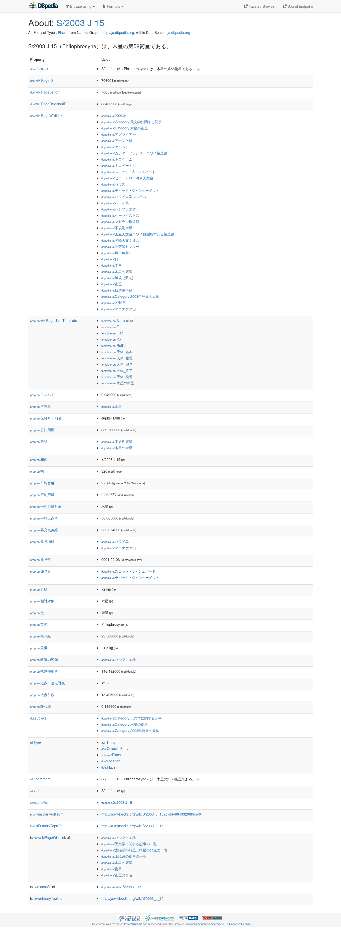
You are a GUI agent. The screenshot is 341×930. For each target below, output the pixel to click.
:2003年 (113, 115)
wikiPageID (41, 80)
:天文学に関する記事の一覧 (129, 843)
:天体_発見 (117, 364)
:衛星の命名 (116, 874)
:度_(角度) (115, 252)
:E (110, 326)
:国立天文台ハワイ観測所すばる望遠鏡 (137, 233)
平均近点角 (44, 518)
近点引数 (42, 694)
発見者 (40, 571)
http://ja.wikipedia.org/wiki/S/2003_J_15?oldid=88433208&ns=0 (151, 814)
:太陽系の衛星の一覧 (123, 856)
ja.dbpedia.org (179, 32)
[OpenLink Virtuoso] (129, 918)
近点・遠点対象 (47, 682)
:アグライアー (118, 134)
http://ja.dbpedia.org (118, 32)
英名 (38, 624)
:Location (110, 760)
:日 (109, 258)
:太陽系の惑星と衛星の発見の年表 (134, 849)
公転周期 (42, 429)
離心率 (40, 706)
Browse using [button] (80, 6)
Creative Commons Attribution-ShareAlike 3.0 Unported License (212, 924)
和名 (38, 459)
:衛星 (111, 283)
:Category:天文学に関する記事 (131, 121)
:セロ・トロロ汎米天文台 (127, 177)
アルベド (42, 394)
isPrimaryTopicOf (46, 825)
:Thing (108, 742)
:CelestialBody (114, 748)
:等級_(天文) (117, 277)
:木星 (111, 265)
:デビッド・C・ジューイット (130, 190)
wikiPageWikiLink (46, 115)
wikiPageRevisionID (48, 103)
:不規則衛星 (116, 227)
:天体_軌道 (117, 376)
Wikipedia (136, 924)
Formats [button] (113, 6)
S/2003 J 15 (80, 22)
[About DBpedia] (43, 6)
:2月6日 (113, 302)
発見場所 (42, 541)
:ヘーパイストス (120, 215)
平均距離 (42, 494)
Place (62, 32)
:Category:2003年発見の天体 (130, 296)
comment (40, 778)
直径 (38, 589)
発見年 (40, 559)
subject (38, 718)
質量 (38, 647)
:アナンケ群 (116, 140)
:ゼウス (113, 184)
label (36, 790)
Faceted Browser (262, 6)
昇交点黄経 (44, 529)
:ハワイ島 (115, 202)
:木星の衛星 (116, 271)
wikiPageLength (45, 92)
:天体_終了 (117, 370)
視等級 (40, 635)
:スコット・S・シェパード (128, 171)
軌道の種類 (44, 659)
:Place (111, 754)
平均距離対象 (45, 506)
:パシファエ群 (118, 209)
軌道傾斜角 (44, 671)
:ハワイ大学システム (123, 196)
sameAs (39, 802)
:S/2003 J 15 (116, 802)
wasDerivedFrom (46, 814)
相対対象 (42, 600)
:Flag (112, 332)
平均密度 (42, 482)
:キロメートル (118, 165)
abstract (39, 68)
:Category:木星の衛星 (124, 127)
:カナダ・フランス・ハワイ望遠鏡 (134, 152)
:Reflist (113, 345)
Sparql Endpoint (300, 6)
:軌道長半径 (116, 290)
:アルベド (115, 146)
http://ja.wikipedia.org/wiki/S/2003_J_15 (132, 825)
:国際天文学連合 (120, 240)
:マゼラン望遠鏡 (120, 221)
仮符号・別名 (45, 417)
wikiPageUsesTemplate (53, 320)
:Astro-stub (117, 320)
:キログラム (116, 159)
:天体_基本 (117, 351)
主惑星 (40, 406)
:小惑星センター (120, 246)
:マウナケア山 (118, 308)
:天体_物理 (117, 357)
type (35, 742)
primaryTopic (46, 898)
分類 (38, 441)
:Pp (111, 339)
